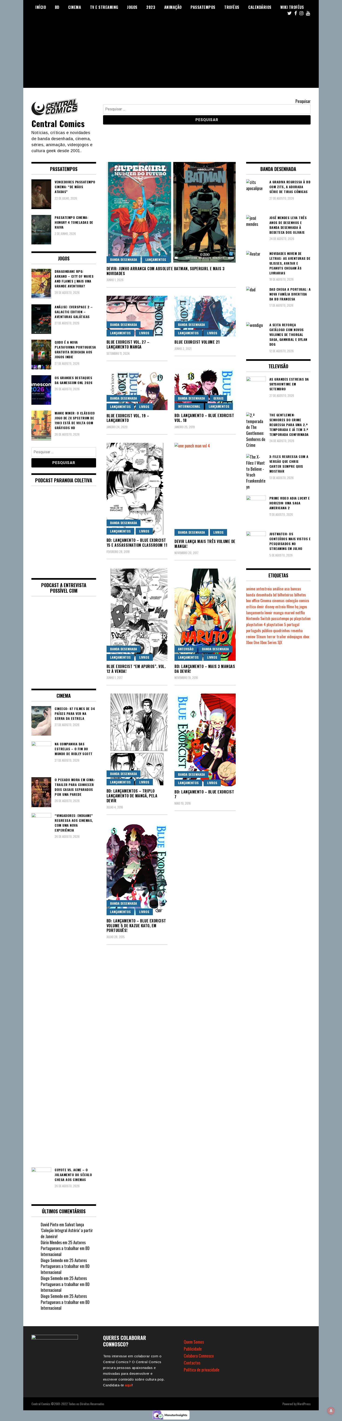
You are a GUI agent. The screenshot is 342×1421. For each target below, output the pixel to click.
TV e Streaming (104, 7)
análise (278, 589)
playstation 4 (256, 624)
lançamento (255, 612)
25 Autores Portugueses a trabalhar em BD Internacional (65, 1248)
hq (296, 606)
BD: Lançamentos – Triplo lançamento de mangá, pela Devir (132, 795)
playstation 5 (276, 624)
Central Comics (57, 123)
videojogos (294, 636)
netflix (300, 612)
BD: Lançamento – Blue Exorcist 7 (204, 794)
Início (40, 7)
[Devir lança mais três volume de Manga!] (205, 489)
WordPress (304, 1403)
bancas (296, 589)
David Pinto (49, 1224)
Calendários (260, 7)
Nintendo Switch (258, 618)
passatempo (280, 618)
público (267, 630)
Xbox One (252, 642)
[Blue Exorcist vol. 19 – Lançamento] (137, 389)
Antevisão (186, 648)
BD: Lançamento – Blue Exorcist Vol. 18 (204, 418)
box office (252, 600)
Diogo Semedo (52, 1260)
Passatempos (203, 7)
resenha (297, 630)
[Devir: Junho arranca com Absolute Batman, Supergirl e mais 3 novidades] (171, 212)
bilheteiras (285, 595)
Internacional (189, 406)
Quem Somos (194, 1342)
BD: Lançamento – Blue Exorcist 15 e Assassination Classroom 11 (137, 542)
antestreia (264, 589)
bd (275, 595)
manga (278, 612)
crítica (251, 606)
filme (290, 606)
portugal (293, 624)
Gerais (218, 398)
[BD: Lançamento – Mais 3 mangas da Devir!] (205, 615)
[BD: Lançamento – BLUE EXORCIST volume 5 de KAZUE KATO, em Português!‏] (137, 869)
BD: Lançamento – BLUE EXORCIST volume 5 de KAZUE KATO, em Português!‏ (136, 925)
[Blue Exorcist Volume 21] (205, 316)
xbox (306, 636)
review (250, 636)
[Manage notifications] (331, 1410)
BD (57, 7)
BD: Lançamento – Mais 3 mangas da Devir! (204, 669)
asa (287, 589)
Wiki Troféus (292, 7)
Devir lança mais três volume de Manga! (204, 544)
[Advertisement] (171, 55)
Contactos (192, 1363)
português (253, 630)
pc (291, 618)
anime (250, 589)
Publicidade (193, 1349)
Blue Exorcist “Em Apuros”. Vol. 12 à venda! (136, 669)
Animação (173, 7)
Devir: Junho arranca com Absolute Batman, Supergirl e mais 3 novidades (166, 271)
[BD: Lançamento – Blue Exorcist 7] (205, 740)
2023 (150, 7)
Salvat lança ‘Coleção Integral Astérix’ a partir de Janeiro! (67, 1230)
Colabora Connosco (199, 1356)
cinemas (278, 600)
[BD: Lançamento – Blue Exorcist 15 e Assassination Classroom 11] (137, 489)
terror (271, 636)
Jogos (132, 7)
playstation (302, 618)
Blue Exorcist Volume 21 (197, 342)
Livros (144, 332)
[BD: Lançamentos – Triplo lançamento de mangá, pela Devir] (137, 739)
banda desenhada (259, 595)
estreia (280, 606)
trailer (281, 636)
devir (260, 606)
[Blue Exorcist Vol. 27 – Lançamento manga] (137, 316)
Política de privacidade (201, 1370)
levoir (268, 612)
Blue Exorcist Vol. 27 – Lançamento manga (128, 344)
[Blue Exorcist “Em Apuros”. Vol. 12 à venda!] (137, 615)
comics (304, 600)
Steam (261, 636)
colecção (291, 600)
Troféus (231, 7)
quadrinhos (281, 630)
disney (269, 606)
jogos (303, 606)
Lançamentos (155, 259)
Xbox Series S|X (271, 642)
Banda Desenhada (123, 259)
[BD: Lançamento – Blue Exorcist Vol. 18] (205, 389)
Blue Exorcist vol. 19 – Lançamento (128, 418)
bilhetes (300, 595)
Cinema (74, 7)
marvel (290, 612)
